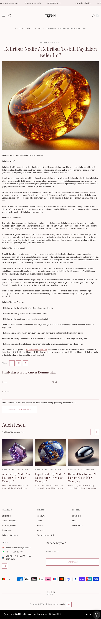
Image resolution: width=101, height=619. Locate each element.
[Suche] (10, 16)
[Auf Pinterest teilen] (25, 363)
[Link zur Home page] (50, 593)
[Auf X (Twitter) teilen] (18, 363)
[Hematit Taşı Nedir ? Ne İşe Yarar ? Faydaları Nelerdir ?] (83, 452)
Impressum (10, 559)
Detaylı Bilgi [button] (55, 614)
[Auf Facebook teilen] (12, 363)
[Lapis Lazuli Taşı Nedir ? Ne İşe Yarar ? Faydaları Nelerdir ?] (50, 452)
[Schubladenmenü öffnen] (4, 16)
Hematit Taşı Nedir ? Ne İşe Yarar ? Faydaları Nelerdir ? (82, 477)
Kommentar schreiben (19, 409)
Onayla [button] (88, 614)
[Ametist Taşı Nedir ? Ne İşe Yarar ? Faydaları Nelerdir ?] (17, 452)
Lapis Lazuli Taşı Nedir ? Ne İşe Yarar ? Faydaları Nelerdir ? (50, 477)
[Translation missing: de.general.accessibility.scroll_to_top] (69, 604)
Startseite (19, 28)
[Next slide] (97, 432)
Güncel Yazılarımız (34, 28)
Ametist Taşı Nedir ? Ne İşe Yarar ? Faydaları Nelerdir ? (16, 477)
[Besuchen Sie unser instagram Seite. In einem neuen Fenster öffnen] (4, 566)
